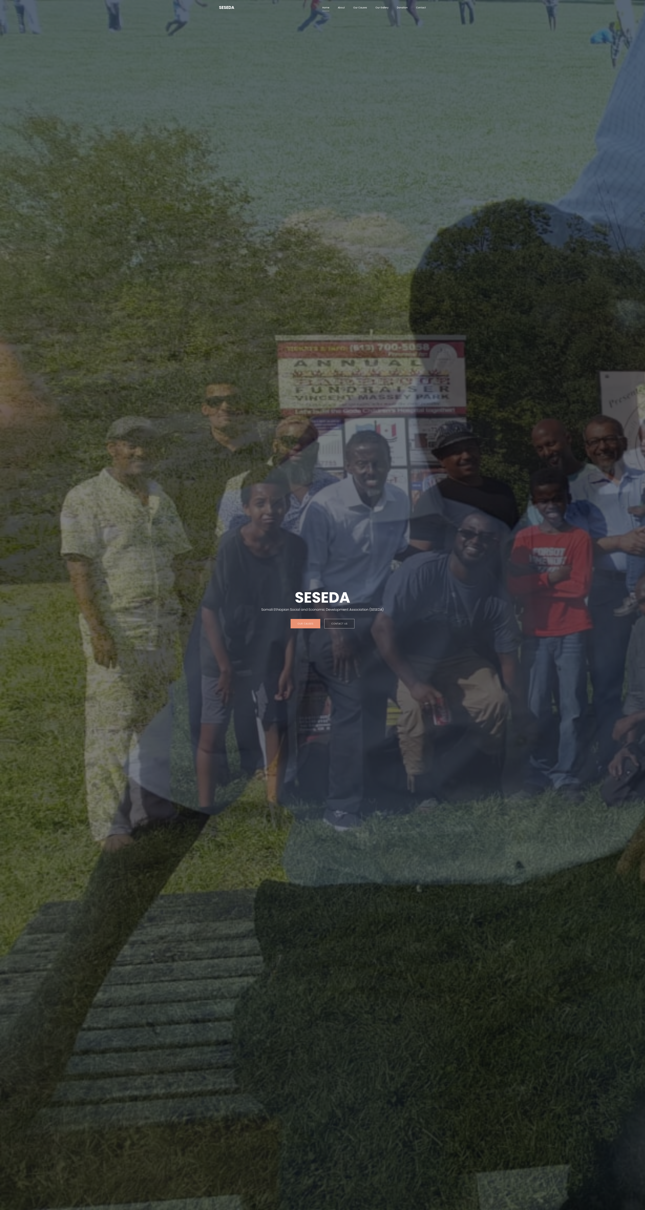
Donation (402, 7)
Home (325, 7)
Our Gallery (382, 7)
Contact (421, 7)
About (341, 7)
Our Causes (360, 7)
